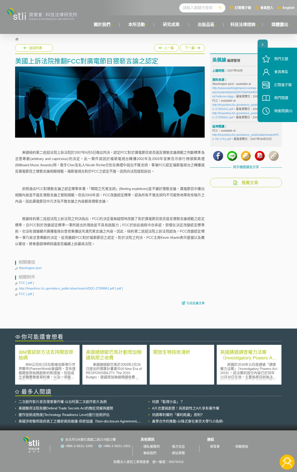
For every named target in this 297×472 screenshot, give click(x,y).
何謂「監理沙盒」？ (167, 402)
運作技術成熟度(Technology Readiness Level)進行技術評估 (64, 415)
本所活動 (136, 25)
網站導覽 (178, 453)
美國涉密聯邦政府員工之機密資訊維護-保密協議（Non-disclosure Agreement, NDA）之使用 (78, 421)
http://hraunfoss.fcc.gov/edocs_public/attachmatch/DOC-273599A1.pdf (71, 288)
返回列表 (35, 48)
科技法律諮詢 (242, 25)
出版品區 (206, 25)
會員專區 (281, 72)
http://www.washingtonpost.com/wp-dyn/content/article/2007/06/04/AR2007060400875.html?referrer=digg (245, 92)
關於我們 (102, 25)
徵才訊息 (178, 446)
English (289, 8)
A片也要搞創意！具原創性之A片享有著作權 (185, 408)
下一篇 (190, 47)
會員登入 (266, 8)
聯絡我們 (149, 453)
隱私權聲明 (151, 446)
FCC (26, 283)
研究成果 (171, 25)
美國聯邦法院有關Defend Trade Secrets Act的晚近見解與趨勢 (66, 408)
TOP (287, 447)
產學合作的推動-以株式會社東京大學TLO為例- (188, 421)
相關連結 (241, 446)
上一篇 (166, 47)
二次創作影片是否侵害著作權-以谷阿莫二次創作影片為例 (63, 402)
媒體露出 (279, 25)
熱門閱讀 (281, 98)
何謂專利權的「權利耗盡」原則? (177, 415)
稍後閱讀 (283, 111)
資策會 (215, 446)
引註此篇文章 (196, 303)
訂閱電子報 (243, 8)
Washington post (30, 268)
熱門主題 (281, 59)
